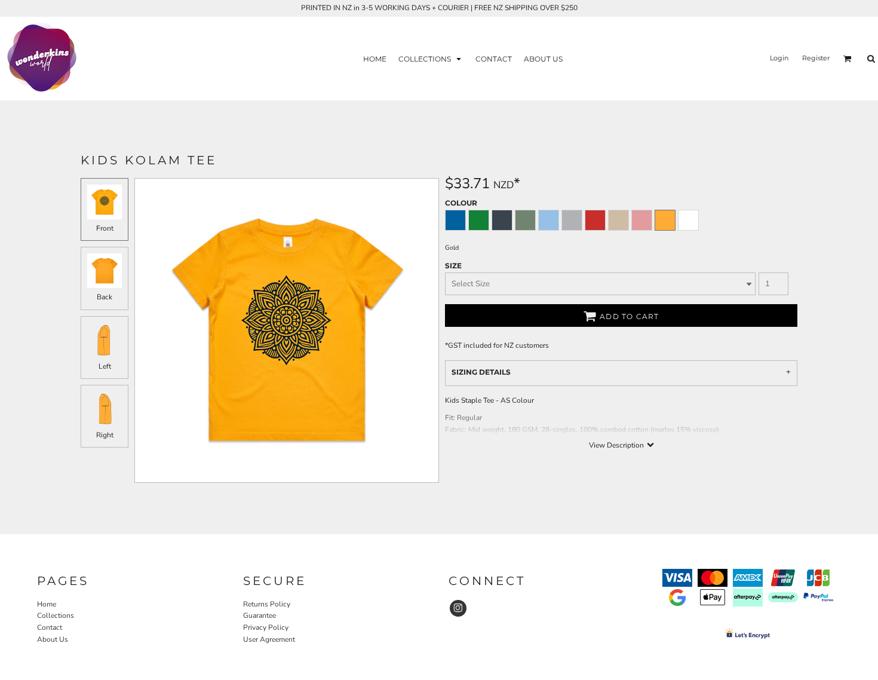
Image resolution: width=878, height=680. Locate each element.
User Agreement (269, 639)
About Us (52, 639)
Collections (55, 615)
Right (104, 435)
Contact (49, 627)
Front (104, 228)
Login (779, 58)
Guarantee (259, 615)
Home (46, 604)
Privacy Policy (265, 627)
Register (816, 58)
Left (105, 366)
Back (104, 297)
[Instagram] (458, 608)
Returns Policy (266, 604)
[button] (430, 58)
